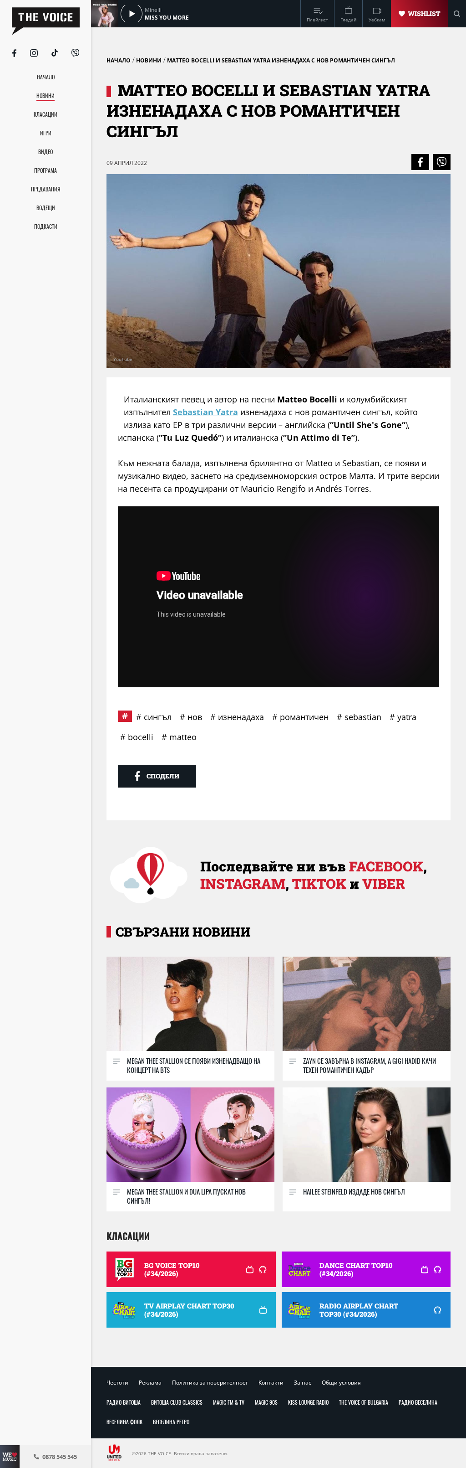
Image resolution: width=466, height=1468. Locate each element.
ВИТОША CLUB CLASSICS (177, 1402)
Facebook (386, 866)
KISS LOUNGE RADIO (308, 1402)
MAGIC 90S (266, 1402)
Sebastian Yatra (205, 412)
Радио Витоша (123, 1402)
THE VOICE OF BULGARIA (363, 1402)
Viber (383, 883)
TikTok (319, 883)
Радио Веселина (418, 1402)
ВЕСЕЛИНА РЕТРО (171, 1422)
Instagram (242, 883)
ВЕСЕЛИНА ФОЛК (124, 1422)
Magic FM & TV (228, 1402)
